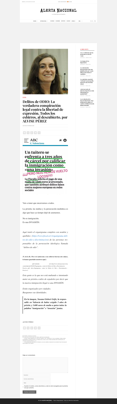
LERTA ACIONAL (58, 11)
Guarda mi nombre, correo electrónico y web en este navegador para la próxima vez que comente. (46, 386)
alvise (25, 337)
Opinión (73, 21)
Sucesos (34, 335)
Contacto (66, 402)
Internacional (43, 21)
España (34, 21)
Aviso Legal (50, 402)
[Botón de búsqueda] (95, 21)
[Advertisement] (58, 32)
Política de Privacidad (59, 402)
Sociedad (30, 335)
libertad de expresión (44, 337)
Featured (37, 337)
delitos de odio (30, 337)
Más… (80, 21)
